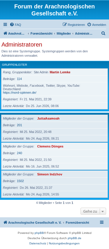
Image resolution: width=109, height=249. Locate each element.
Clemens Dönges (50, 146)
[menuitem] (15, 24)
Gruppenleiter (14, 64)
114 (19, 79)
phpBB (39, 232)
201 (19, 125)
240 (19, 153)
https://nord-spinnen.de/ (19, 92)
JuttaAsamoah (48, 118)
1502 (20, 181)
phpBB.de (74, 238)
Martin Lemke (60, 72)
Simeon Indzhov (49, 174)
